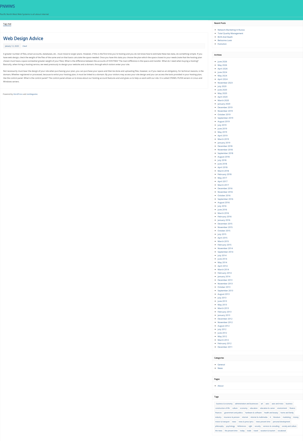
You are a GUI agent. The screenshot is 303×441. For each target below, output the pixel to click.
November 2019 (225, 111)
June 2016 (222, 209)
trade (249, 431)
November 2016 (225, 192)
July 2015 (222, 234)
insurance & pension (232, 417)
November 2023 (225, 82)
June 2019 (222, 128)
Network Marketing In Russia (231, 29)
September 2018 (225, 153)
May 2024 (222, 75)
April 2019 (222, 135)
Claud (24, 46)
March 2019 (223, 139)
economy (243, 408)
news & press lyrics (246, 422)
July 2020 (222, 86)
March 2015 (223, 241)
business (289, 404)
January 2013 (224, 315)
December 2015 (225, 223)
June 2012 (222, 332)
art (262, 404)
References (241, 426)
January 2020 (224, 103)
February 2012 (225, 343)
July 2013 (222, 297)
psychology (230, 426)
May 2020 (222, 93)
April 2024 (222, 79)
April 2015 (222, 237)
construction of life (222, 408)
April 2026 (222, 68)
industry (218, 417)
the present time (231, 431)
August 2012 (224, 325)
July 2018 (222, 160)
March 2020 (223, 100)
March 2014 (223, 269)
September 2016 (225, 199)
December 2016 (225, 188)
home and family (287, 413)
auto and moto (277, 404)
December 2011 (225, 347)
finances (218, 413)
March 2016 (223, 213)
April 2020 (222, 96)
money (296, 417)
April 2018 (222, 167)
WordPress (18, 94)
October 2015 (224, 230)
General (221, 364)
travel (256, 431)
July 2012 (222, 329)
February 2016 (225, 216)
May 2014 (222, 262)
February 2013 (225, 311)
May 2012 (222, 336)
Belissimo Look (225, 40)
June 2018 (222, 163)
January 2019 (224, 142)
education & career (267, 408)
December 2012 (225, 318)
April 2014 (222, 266)
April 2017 (222, 181)
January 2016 (224, 220)
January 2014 (224, 276)
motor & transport (222, 422)
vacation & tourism (268, 431)
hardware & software (253, 413)
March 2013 (223, 308)
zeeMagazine (32, 94)
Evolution (222, 44)
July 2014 (222, 255)
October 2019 (224, 114)
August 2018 (224, 156)
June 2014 (222, 258)
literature (276, 417)
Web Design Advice (23, 39)
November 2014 (225, 248)
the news (218, 431)
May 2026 (222, 65)
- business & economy (223, 404)
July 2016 (222, 206)
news (234, 422)
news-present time (263, 422)
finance (292, 408)
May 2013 (222, 304)
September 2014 (225, 251)
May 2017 (222, 177)
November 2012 (225, 322)
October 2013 (224, 287)
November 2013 (225, 283)
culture (235, 408)
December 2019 (225, 107)
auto (267, 404)
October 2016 (224, 195)
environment (282, 408)
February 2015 (225, 244)
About (220, 385)
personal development (281, 422)
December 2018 (225, 146)
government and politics (233, 413)
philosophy (219, 426)
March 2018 (223, 170)
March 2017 (223, 185)
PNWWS (7, 6)
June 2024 (222, 72)
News (220, 368)
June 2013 (222, 301)
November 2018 (225, 149)
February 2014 (225, 273)
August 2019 (224, 121)
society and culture (289, 426)
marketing (287, 417)
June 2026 (222, 61)
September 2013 (225, 290)
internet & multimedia (259, 417)
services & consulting (271, 426)
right (250, 426)
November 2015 (225, 227)
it (270, 417)
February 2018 (225, 174)
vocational (282, 431)
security (258, 426)
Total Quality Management (230, 33)
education (254, 408)
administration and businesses (246, 404)
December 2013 (225, 280)
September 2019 (225, 118)
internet (245, 417)
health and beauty (271, 413)
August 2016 (224, 202)
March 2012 (223, 340)
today (242, 431)
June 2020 (222, 89)
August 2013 (224, 294)
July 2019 (222, 125)
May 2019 (222, 132)
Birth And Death (225, 37)
